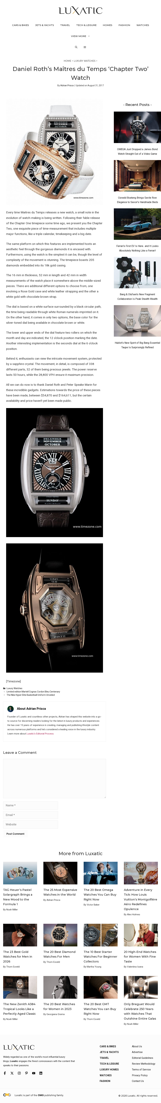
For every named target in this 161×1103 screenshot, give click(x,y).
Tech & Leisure (86, 25)
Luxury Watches (84, 60)
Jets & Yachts (44, 25)
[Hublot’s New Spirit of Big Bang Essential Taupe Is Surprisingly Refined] (137, 321)
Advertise (137, 1052)
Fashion (124, 25)
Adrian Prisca (67, 85)
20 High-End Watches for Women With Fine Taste (140, 956)
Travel (65, 25)
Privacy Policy (140, 1075)
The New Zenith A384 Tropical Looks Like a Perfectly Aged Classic (19, 1009)
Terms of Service (141, 1069)
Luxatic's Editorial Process (40, 733)
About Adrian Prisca (31, 709)
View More (78, 36)
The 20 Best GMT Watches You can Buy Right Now (100, 1009)
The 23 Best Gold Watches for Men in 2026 (17, 956)
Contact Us (138, 1081)
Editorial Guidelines (142, 1057)
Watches (142, 25)
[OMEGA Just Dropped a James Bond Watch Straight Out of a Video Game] (137, 128)
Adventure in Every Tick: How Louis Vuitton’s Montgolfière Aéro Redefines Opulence (140, 899)
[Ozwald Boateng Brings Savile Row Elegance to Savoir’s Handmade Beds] (137, 176)
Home (67, 60)
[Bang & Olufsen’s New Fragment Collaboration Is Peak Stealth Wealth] (137, 273)
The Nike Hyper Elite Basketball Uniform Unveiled (31, 695)
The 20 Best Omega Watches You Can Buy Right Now (100, 894)
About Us (137, 1046)
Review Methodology (143, 1063)
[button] (76, 47)
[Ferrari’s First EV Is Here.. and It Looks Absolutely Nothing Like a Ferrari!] (137, 224)
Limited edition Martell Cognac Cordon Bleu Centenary (33, 691)
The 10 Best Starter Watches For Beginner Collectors (100, 956)
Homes (107, 25)
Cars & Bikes (20, 25)
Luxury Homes (109, 1069)
